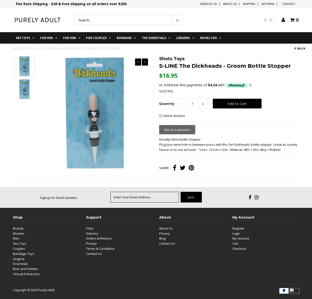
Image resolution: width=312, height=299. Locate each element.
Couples (19, 248)
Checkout (239, 248)
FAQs (90, 228)
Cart (235, 243)
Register (238, 228)
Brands (18, 228)
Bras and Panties (25, 269)
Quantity (166, 103)
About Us (230, 3)
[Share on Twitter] (182, 168)
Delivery (92, 233)
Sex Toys (23, 38)
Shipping (249, 3)
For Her (46, 38)
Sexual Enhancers (26, 274)
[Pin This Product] (191, 168)
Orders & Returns (99, 238)
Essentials (20, 263)
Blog (162, 238)
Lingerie (183, 38)
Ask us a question (177, 129)
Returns (268, 3)
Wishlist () (208, 3)
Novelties (208, 38)
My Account (240, 238)
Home (17, 48)
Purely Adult (46, 290)
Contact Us (94, 253)
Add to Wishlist (173, 116)
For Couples (96, 38)
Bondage (124, 38)
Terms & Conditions (100, 248)
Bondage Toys (23, 253)
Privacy (91, 243)
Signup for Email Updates (58, 197)
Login (236, 233)
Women (18, 233)
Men (16, 238)
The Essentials (154, 38)
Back (300, 48)
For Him (69, 38)
